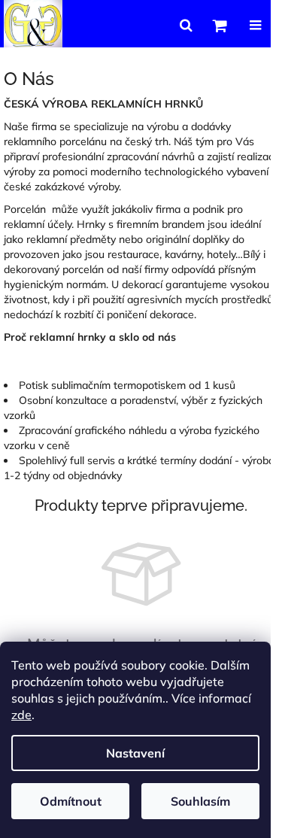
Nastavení (135, 753)
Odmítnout (71, 801)
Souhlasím (200, 801)
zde (21, 714)
